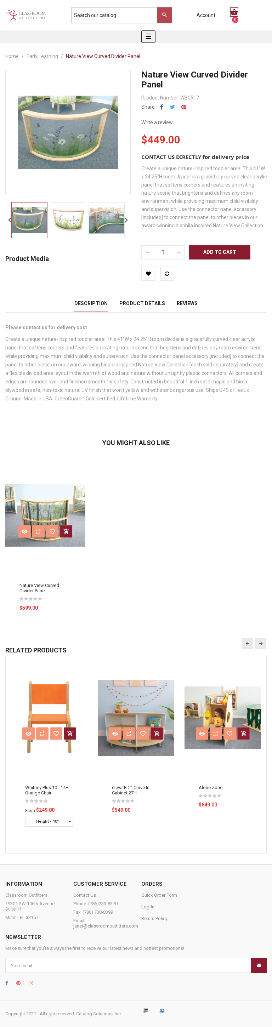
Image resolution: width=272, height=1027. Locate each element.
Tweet (172, 107)
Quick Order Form (159, 895)
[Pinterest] (18, 983)
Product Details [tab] (142, 303)
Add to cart (219, 252)
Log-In (147, 906)
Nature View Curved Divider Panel (39, 588)
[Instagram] (31, 983)
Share (161, 107)
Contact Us (84, 895)
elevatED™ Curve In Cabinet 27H (130, 790)
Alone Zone (210, 787)
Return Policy (154, 918)
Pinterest (183, 107)
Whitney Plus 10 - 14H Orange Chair (47, 790)
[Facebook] (6, 983)
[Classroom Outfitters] (25, 15)
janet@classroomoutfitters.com (105, 926)
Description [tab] (91, 303)
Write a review (157, 122)
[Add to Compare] (167, 274)
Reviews (187, 303)
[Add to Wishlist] (148, 274)
